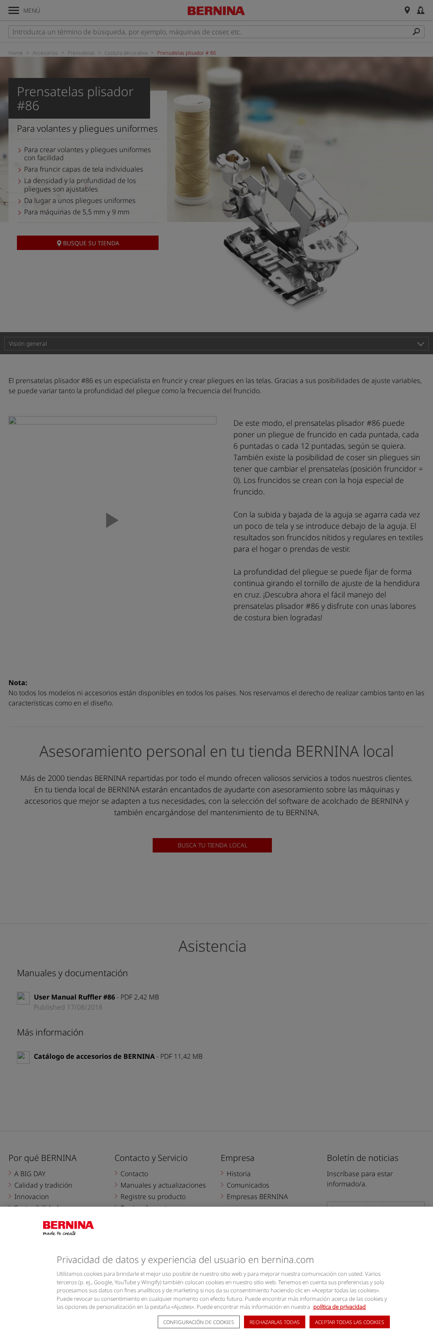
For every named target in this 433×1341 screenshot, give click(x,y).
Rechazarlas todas (274, 1322)
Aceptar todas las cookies (349, 1322)
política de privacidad (339, 1306)
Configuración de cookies (198, 1322)
